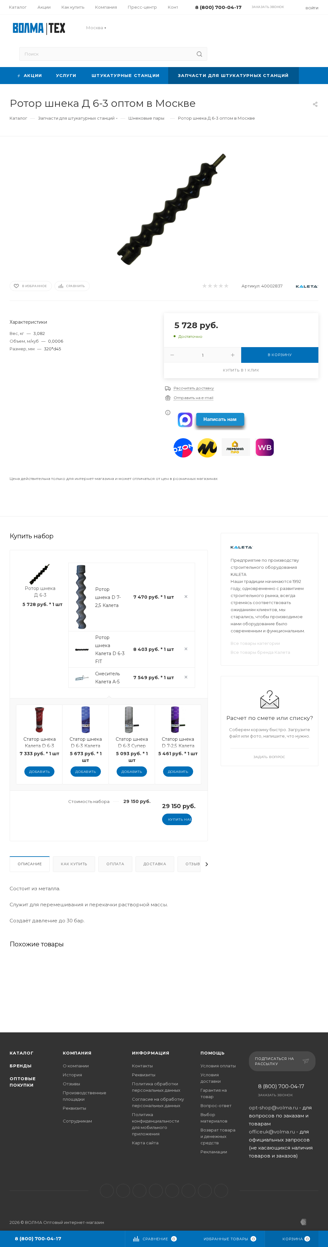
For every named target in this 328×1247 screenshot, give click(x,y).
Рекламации (214, 1151)
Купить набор (180, 819)
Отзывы (194, 864)
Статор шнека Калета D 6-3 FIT (39, 746)
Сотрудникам (77, 1120)
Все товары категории (255, 643)
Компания (77, 1052)
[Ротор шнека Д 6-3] (174, 207)
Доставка (155, 864)
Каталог (22, 1052)
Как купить (74, 864)
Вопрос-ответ (216, 1105)
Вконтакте (107, 1191)
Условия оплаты (218, 1065)
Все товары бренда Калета (260, 652)
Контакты (142, 1065)
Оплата (115, 864)
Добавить (39, 772)
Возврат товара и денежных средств (218, 1136)
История (72, 1074)
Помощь (213, 1052)
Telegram (123, 1191)
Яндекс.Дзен (221, 1191)
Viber (188, 1191)
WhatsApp (205, 1191)
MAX (172, 1191)
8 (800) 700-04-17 (281, 1086)
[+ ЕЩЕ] (308, 75)
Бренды (21, 1065)
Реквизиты (74, 1108)
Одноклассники (156, 1191)
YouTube (139, 1191)
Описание (30, 864)
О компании (76, 1065)
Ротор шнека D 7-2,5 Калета (108, 597)
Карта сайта (145, 1142)
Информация (150, 1052)
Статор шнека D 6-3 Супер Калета (132, 746)
